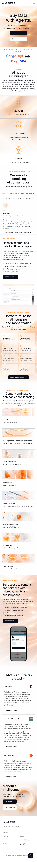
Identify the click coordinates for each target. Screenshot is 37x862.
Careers (5, 840)
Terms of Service (25, 840)
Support (5, 843)
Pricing (22, 836)
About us (5, 836)
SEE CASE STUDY (11, 710)
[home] (8, 3)
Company (6, 832)
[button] (33, 3)
